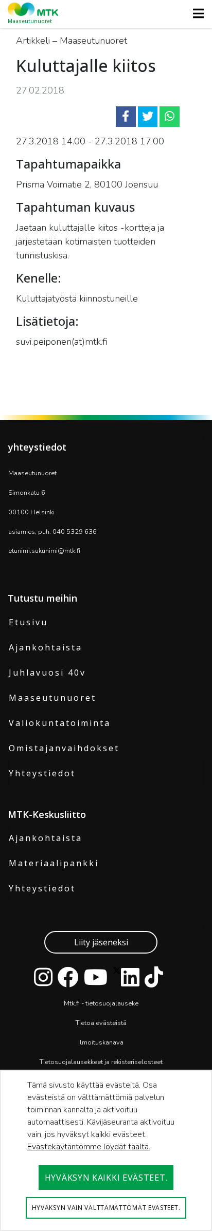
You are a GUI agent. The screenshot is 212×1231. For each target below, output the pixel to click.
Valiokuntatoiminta (60, 723)
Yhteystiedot (42, 773)
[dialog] (106, 1150)
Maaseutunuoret (52, 697)
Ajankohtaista (45, 647)
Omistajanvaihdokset (64, 748)
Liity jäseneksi (101, 942)
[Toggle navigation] (195, 13)
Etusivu (28, 622)
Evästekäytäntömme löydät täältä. (88, 1146)
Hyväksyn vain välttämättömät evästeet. (106, 1207)
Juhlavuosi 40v (47, 672)
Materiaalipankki (54, 863)
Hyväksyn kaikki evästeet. (106, 1177)
